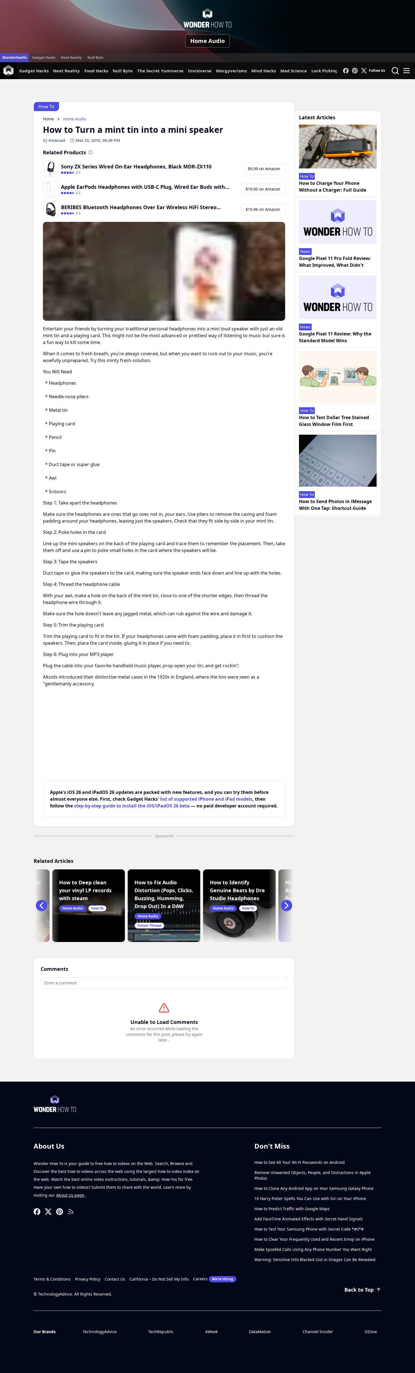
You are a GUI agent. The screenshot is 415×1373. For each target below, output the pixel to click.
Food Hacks (96, 70)
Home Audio (207, 41)
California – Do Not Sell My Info (159, 1279)
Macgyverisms (231, 70)
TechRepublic (161, 1331)
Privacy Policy (87, 1279)
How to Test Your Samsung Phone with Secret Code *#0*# (309, 1229)
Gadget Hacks (43, 57)
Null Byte (95, 57)
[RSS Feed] (70, 1211)
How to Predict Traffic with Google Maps (292, 1208)
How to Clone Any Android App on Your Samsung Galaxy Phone (314, 1188)
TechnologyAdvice (100, 1331)
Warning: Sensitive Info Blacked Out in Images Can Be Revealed (314, 1259)
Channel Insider (318, 1331)
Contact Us (115, 1279)
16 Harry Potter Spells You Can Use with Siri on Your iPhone (310, 1198)
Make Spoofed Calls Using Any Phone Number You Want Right (313, 1249)
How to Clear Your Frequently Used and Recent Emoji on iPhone (314, 1239)
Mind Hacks (263, 70)
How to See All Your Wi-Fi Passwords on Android (299, 1162)
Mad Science (293, 70)
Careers (213, 1278)
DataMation (260, 1331)
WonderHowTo (14, 57)
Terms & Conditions (52, 1279)
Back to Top (359, 1289)
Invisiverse (199, 70)
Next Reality (71, 57)
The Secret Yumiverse (160, 70)
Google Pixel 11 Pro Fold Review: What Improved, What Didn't (335, 261)
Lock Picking (324, 70)
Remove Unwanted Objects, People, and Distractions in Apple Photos (312, 1175)
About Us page (70, 1195)
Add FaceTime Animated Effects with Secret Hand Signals (308, 1219)
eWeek (211, 1331)
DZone (371, 1331)
